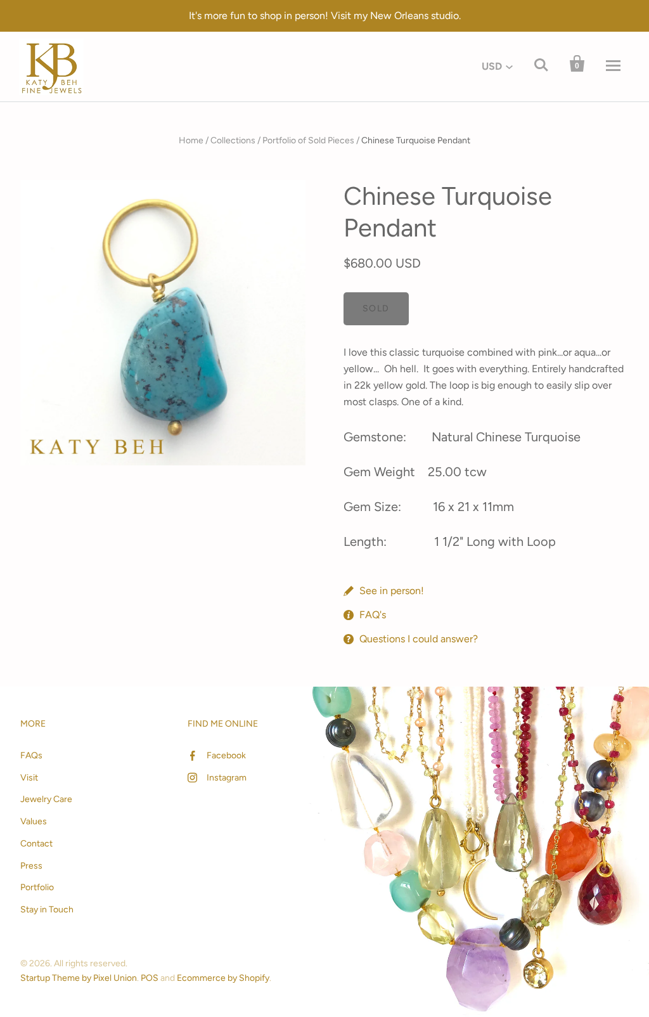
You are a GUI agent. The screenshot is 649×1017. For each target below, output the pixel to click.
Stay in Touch (47, 909)
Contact (36, 843)
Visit (29, 777)
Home (191, 140)
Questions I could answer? (418, 639)
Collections (232, 140)
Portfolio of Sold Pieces (308, 140)
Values (33, 821)
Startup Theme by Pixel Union (78, 978)
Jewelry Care (46, 799)
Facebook (226, 755)
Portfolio (37, 887)
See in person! (391, 591)
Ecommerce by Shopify (223, 978)
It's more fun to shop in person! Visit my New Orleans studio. (325, 16)
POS (149, 978)
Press (31, 865)
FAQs (31, 755)
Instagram (227, 777)
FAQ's (372, 615)
